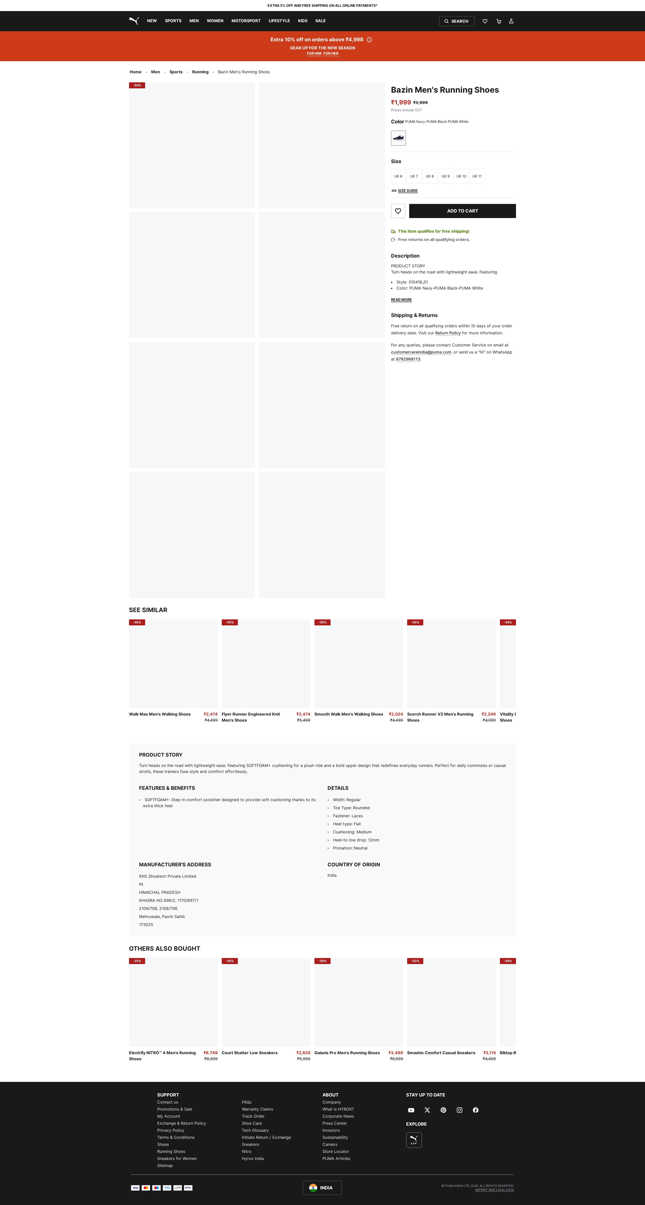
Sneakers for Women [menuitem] (177, 1158)
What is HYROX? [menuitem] (338, 1109)
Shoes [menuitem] (163, 1144)
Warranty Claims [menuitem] (257, 1109)
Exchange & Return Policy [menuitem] (181, 1123)
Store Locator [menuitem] (335, 1151)
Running (200, 71)
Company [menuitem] (331, 1102)
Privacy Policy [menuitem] (170, 1130)
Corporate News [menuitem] (338, 1116)
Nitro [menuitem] (246, 1151)
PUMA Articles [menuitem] (336, 1158)
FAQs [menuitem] (246, 1102)
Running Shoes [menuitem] (171, 1151)
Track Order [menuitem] (253, 1116)
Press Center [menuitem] (334, 1123)
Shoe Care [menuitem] (252, 1123)
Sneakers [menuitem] (250, 1144)
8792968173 (408, 359)
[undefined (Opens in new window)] (414, 1140)
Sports (176, 71)
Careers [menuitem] (329, 1144)
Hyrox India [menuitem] (253, 1158)
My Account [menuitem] (168, 1116)
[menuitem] (152, 21)
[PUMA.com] (133, 21)
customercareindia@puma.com (421, 352)
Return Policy (448, 332)
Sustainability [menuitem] (335, 1137)
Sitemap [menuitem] (165, 1165)
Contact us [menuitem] (167, 1102)
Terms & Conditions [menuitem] (176, 1137)
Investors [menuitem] (331, 1130)
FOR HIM (314, 53)
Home (136, 71)
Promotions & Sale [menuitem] (174, 1109)
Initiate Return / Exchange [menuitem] (266, 1137)
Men (155, 71)
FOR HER (331, 53)
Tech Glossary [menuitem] (255, 1130)
